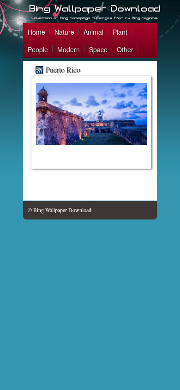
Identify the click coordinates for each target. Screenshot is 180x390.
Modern (68, 49)
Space (98, 49)
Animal (93, 32)
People (38, 49)
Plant (120, 32)
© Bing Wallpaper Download (59, 209)
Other (125, 49)
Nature (64, 32)
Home (36, 32)
